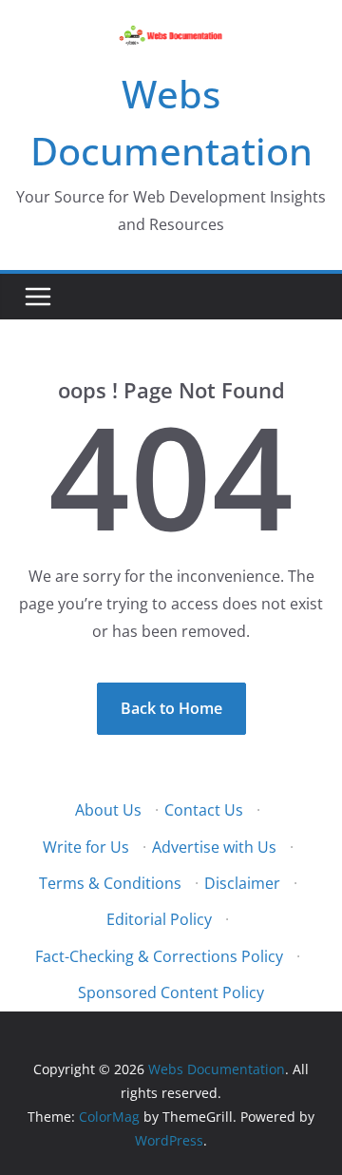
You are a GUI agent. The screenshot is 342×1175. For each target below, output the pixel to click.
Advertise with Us (214, 847)
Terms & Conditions (110, 883)
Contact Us (203, 809)
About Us (108, 809)
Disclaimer (242, 883)
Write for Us (86, 847)
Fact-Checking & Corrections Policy (159, 956)
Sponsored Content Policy (171, 992)
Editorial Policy (159, 919)
